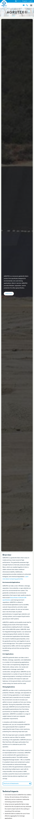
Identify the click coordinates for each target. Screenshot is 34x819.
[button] (31, 5)
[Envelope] (23, 5)
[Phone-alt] (27, 5)
